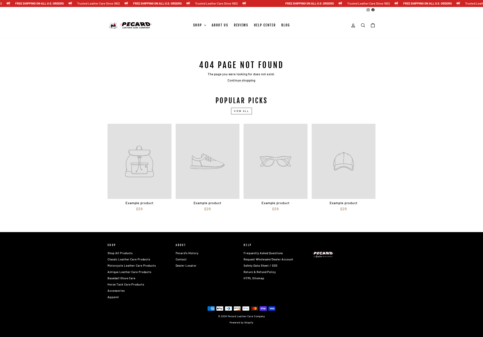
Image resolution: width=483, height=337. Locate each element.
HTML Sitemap (254, 278)
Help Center (265, 25)
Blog (285, 25)
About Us (220, 25)
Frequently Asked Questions (263, 253)
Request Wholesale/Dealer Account (268, 259)
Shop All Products (120, 253)
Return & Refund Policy (260, 272)
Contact (181, 259)
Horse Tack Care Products (126, 284)
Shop (198, 25)
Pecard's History (187, 253)
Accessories (116, 290)
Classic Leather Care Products (129, 259)
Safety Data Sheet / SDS (261, 265)
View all (241, 111)
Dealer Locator (186, 265)
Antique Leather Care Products (129, 272)
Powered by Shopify (241, 322)
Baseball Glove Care (121, 278)
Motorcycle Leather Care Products (132, 265)
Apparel (113, 297)
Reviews (241, 25)
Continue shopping (241, 80)
